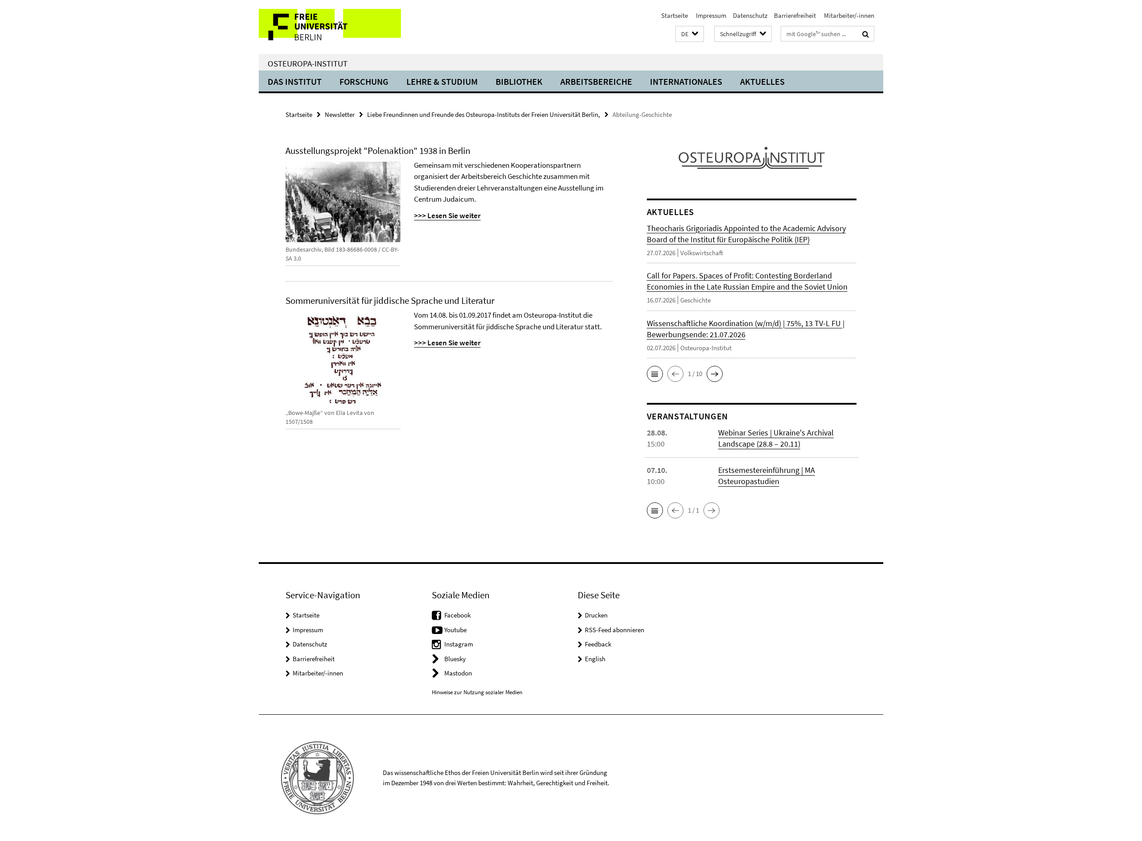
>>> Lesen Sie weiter (447, 343)
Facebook (457, 615)
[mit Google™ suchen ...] (865, 34)
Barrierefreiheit (795, 15)
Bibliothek (519, 81)
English (595, 659)
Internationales (686, 81)
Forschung (364, 81)
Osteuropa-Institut (308, 63)
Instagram (458, 644)
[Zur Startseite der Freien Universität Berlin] (333, 27)
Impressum (710, 15)
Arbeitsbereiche (596, 81)
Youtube (455, 630)
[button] (689, 34)
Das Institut (295, 81)
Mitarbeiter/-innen (848, 15)
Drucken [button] (596, 615)
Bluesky (455, 659)
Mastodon (458, 673)
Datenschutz (750, 15)
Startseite (674, 15)
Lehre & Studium (442, 81)
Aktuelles (762, 81)
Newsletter (340, 114)
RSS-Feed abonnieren (614, 630)
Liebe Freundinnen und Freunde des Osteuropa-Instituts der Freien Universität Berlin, (483, 114)
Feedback (598, 644)
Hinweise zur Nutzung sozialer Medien (477, 692)
